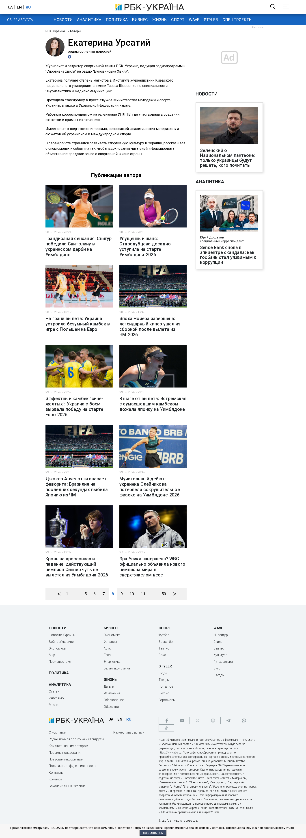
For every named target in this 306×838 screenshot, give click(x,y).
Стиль (217, 641)
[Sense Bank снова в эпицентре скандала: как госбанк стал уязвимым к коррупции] (229, 213)
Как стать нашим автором (68, 746)
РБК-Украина (55, 31)
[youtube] (182, 720)
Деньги (109, 686)
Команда (55, 779)
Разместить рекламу (128, 732)
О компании (58, 732)
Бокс (162, 655)
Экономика (57, 648)
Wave (194, 19)
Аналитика (89, 19)
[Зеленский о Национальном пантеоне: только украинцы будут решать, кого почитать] (229, 126)
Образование (114, 700)
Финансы (110, 641)
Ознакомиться (283, 827)
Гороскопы (167, 700)
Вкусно (164, 693)
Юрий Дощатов (212, 237)
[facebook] (166, 720)
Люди (163, 673)
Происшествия (60, 661)
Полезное (166, 686)
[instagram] (213, 720)
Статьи (54, 691)
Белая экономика (117, 668)
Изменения (112, 693)
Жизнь (159, 19)
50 (164, 593)
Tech (107, 655)
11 (143, 593)
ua (10, 7)
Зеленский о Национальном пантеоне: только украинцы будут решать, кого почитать (227, 158)
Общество (111, 706)
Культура (220, 655)
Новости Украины (62, 635)
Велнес (218, 648)
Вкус (216, 668)
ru (28, 7)
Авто (107, 648)
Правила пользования (65, 752)
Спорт (177, 19)
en (19, 7)
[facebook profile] (70, 57)
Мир (52, 655)
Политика (117, 19)
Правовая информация (66, 759)
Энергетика (112, 661)
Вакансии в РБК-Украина (67, 786)
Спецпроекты (237, 19)
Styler (211, 19)
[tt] (166, 728)
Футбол (164, 635)
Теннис (164, 648)
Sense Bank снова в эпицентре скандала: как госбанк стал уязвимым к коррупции (228, 255)
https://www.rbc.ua (170, 752)
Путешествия (223, 661)
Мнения (54, 704)
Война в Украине (61, 641)
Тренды (164, 680)
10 (131, 593)
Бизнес (140, 19)
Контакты (56, 772)
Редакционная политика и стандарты (76, 739)
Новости (63, 19)
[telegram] (228, 720)
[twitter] (197, 720)
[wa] (244, 720)
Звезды (218, 675)
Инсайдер (220, 635)
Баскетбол (167, 641)
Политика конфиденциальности (72, 766)
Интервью (56, 698)
